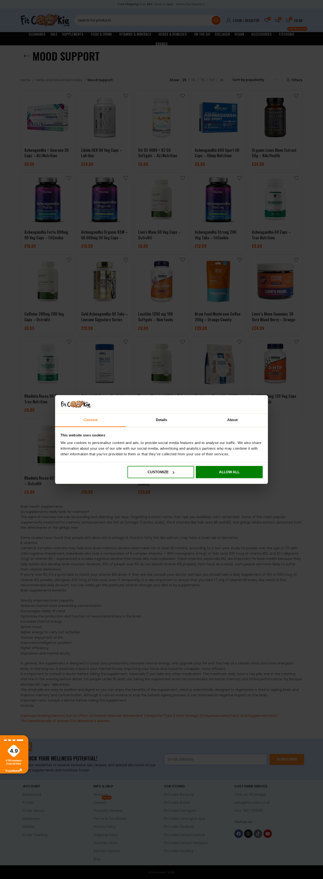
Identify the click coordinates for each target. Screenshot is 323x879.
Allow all (229, 472)
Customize (158, 472)
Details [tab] (161, 420)
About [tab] (232, 420)
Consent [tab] (90, 420)
